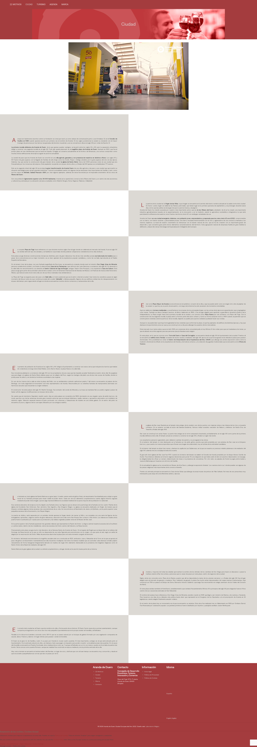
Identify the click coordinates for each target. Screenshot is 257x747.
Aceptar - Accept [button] (6, 744)
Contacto (98, 684)
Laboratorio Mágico (152, 726)
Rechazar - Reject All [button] (19, 744)
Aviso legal (148, 671)
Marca (97, 681)
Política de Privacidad (151, 675)
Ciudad (97, 675)
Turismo (98, 678)
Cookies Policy (58, 739)
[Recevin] (79, 687)
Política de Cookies (150, 678)
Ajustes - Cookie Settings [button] (34, 744)
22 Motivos (99, 671)
